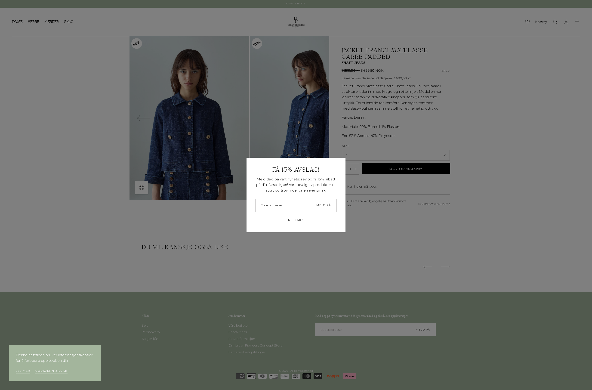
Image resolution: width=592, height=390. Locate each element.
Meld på (323, 205)
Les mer (23, 370)
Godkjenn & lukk (51, 370)
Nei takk (296, 220)
